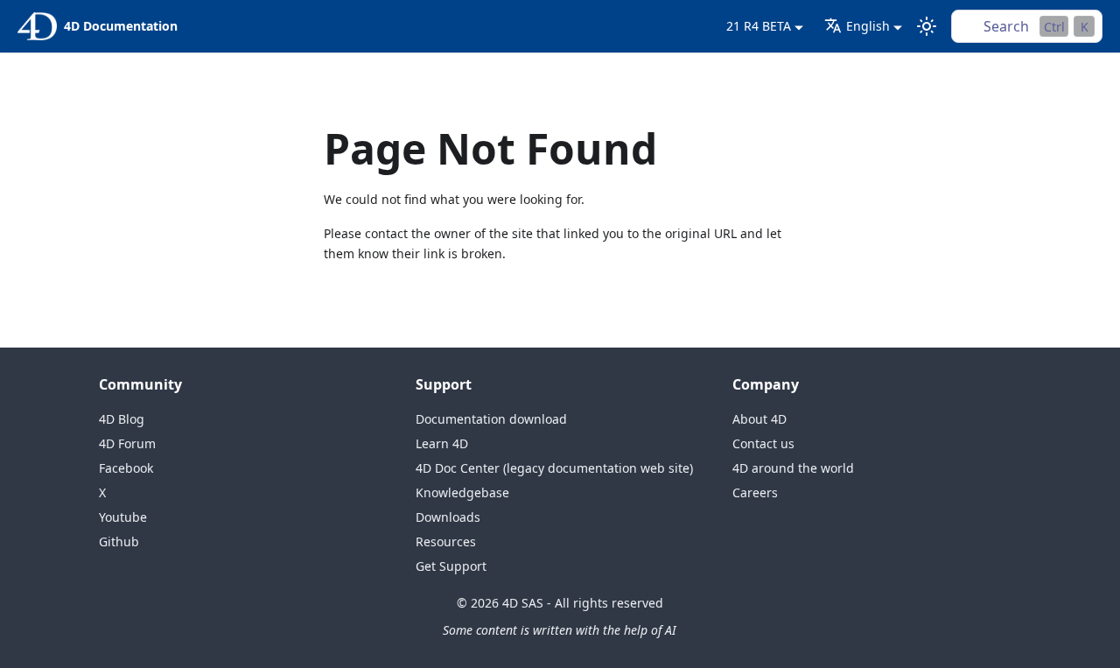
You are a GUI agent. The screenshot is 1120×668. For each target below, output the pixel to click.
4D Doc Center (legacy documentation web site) (554, 468)
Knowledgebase (462, 492)
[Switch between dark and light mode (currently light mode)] (927, 26)
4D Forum (127, 443)
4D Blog (121, 419)
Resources (446, 541)
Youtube (123, 517)
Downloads (448, 517)
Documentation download (491, 419)
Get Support (451, 566)
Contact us (763, 443)
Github (119, 541)
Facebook (126, 468)
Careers (755, 492)
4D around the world (793, 468)
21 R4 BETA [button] (758, 26)
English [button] (868, 26)
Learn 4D (442, 443)
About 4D (759, 419)
